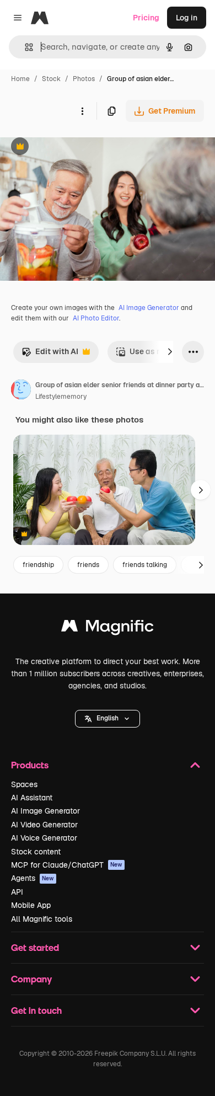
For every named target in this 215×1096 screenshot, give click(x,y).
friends (88, 564)
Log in (186, 18)
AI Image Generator (149, 307)
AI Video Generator (44, 825)
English (107, 718)
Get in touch (36, 1010)
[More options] (82, 111)
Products (30, 765)
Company (31, 979)
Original (70, 147)
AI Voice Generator (44, 838)
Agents (32, 878)
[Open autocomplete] (24, 47)
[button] (107, 719)
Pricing (146, 18)
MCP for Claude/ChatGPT (66, 865)
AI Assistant (31, 798)
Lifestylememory (61, 396)
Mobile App (31, 905)
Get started (35, 947)
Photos (84, 78)
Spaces (24, 784)
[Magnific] (107, 628)
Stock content (36, 852)
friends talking (144, 564)
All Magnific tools (41, 919)
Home (20, 78)
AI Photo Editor (96, 318)
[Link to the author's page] (21, 391)
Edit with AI (50, 354)
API (17, 892)
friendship (38, 564)
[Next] (170, 352)
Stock (51, 78)
